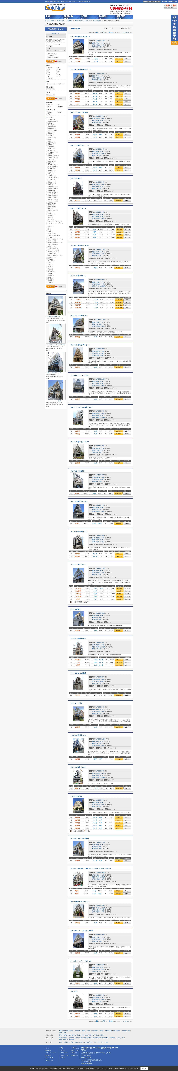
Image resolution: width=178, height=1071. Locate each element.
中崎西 (103, 872)
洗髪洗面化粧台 (53, 210)
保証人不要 (51, 132)
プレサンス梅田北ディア (78, 564)
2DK (58, 71)
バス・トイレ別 (53, 201)
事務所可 (51, 134)
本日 (59, 105)
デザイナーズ (52, 128)
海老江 (101, 1035)
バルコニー (51, 175)
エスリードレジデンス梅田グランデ (82, 407)
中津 (101, 43)
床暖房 (50, 217)
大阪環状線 (95, 47)
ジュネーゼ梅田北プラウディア (80, 36)
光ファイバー (52, 233)
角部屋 (50, 270)
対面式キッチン (53, 199)
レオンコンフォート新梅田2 (79, 112)
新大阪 (60, 1042)
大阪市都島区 (116, 1030)
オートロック (52, 237)
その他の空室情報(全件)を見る (80, 602)
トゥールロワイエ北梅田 (78, 673)
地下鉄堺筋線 (96, 1037)
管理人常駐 (51, 143)
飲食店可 (51, 275)
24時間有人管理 (53, 248)
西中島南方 (67, 1042)
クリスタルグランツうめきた (80, 375)
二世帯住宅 (51, 146)
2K (48, 71)
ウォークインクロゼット (55, 221)
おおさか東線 (120, 1037)
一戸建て (50, 46)
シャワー (51, 212)
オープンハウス (53, 152)
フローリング (52, 168)
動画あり (60, 112)
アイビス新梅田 (75, 609)
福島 (100, 619)
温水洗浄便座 (52, 206)
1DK (49, 69)
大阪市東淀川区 (86, 1030)
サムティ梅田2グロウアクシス (80, 901)
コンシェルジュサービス (55, 255)
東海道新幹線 (71, 1039)
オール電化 (51, 179)
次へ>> (127, 32)
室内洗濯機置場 (53, 166)
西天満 (65, 1035)
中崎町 (102, 355)
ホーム (48, 1048)
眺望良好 (51, 145)
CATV (50, 231)
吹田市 (101, 1030)
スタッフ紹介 (75, 1050)
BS (49, 230)
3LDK (58, 74)
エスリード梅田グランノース (80, 145)
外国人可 (51, 154)
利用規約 (48, 1055)
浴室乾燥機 (51, 205)
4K (48, 76)
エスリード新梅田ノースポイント (81, 69)
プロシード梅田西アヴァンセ (80, 245)
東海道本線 (95, 155)
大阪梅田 (102, 286)
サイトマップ (49, 1057)
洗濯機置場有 (52, 190)
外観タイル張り (53, 192)
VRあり (50, 114)
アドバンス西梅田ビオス (78, 735)
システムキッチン (53, 197)
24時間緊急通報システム (55, 242)
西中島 (74, 1035)
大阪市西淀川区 (126, 1030)
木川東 (97, 1035)
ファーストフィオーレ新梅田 (80, 838)
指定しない (51, 105)
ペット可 (63, 1050)
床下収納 (51, 219)
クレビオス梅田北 (76, 178)
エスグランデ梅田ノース (78, 638)
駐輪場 (50, 185)
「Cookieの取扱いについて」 (120, 1068)
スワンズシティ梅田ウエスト (80, 315)
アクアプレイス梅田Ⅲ (78, 471)
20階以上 (51, 264)
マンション (57, 44)
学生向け (51, 159)
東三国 (79, 1035)
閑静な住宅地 (52, 126)
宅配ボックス (52, 241)
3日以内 (50, 106)
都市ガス (51, 281)
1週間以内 (60, 106)
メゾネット (51, 172)
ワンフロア (51, 271)
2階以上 (50, 259)
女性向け (51, 163)
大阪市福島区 (108, 1030)
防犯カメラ (51, 246)
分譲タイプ (51, 141)
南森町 (76, 1042)
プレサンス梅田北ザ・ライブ (80, 442)
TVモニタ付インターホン (55, 239)
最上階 (50, 266)
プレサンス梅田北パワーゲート (80, 345)
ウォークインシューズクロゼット (56, 223)
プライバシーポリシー (52, 1053)
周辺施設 (74, 1053)
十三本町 (91, 1035)
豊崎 (103, 348)
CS (49, 228)
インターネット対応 (54, 235)
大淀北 (103, 40)
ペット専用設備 (53, 121)
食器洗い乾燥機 (53, 195)
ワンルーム (51, 67)
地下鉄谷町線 (95, 355)
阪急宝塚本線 (95, 216)
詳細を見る (119, 59)
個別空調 (51, 279)
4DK (58, 76)
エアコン (51, 215)
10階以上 (51, 262)
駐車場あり (51, 257)
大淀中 (103, 319)
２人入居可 (51, 135)
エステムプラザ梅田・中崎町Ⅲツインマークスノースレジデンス (91, 868)
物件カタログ (49, 1060)
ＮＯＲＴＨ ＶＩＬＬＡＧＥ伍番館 (82, 931)
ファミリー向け (53, 165)
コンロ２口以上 (53, 194)
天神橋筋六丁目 (88, 1042)
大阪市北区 (98, 40)
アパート (50, 44)
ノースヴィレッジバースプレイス (81, 961)
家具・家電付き (53, 188)
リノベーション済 (53, 130)
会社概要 (48, 1050)
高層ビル (51, 273)
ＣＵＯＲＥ (74, 991)
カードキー (51, 150)
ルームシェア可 (53, 157)
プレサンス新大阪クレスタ (53, 316)
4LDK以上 (50, 78)
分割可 (50, 139)
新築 (62, 1048)
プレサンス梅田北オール (78, 276)
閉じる (144, 1068)
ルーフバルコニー (53, 177)
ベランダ (51, 174)
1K (58, 67)
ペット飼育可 (52, 119)
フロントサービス (53, 250)
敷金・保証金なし (52, 53)
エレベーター (52, 181)
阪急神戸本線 (95, 43)
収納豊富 (51, 226)
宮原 (70, 1035)
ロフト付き (51, 170)
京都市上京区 (62, 1032)
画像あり (50, 112)
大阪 (100, 47)
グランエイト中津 (76, 703)
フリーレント (52, 148)
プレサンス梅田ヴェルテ (78, 767)
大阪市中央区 (95, 1030)
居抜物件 (51, 277)
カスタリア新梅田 (76, 796)
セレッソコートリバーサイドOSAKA (56, 344)
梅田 (103, 326)
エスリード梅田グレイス (78, 208)
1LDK (58, 69)
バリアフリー (52, 137)
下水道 (50, 282)
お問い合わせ (75, 1048)
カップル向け (52, 161)
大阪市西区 (78, 1030)
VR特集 (63, 1057)
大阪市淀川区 (69, 1030)
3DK (49, 74)
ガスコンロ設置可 (53, 155)
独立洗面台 (51, 214)
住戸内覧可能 (52, 253)
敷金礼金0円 (64, 1053)
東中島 (60, 1035)
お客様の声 (75, 1055)
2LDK (49, 73)
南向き (50, 268)
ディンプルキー (53, 244)
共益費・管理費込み (53, 57)
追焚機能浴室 (52, 203)
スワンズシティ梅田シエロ (79, 531)
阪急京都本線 (87, 1037)
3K (58, 73)
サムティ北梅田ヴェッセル (79, 501)
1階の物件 (51, 260)
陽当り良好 (51, 125)
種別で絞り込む (56, 33)
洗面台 (50, 208)
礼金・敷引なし (52, 55)
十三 (95, 1042)
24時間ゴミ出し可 (53, 251)
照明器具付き (52, 183)
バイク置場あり (53, 186)
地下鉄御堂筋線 (96, 45)
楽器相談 (51, 123)
